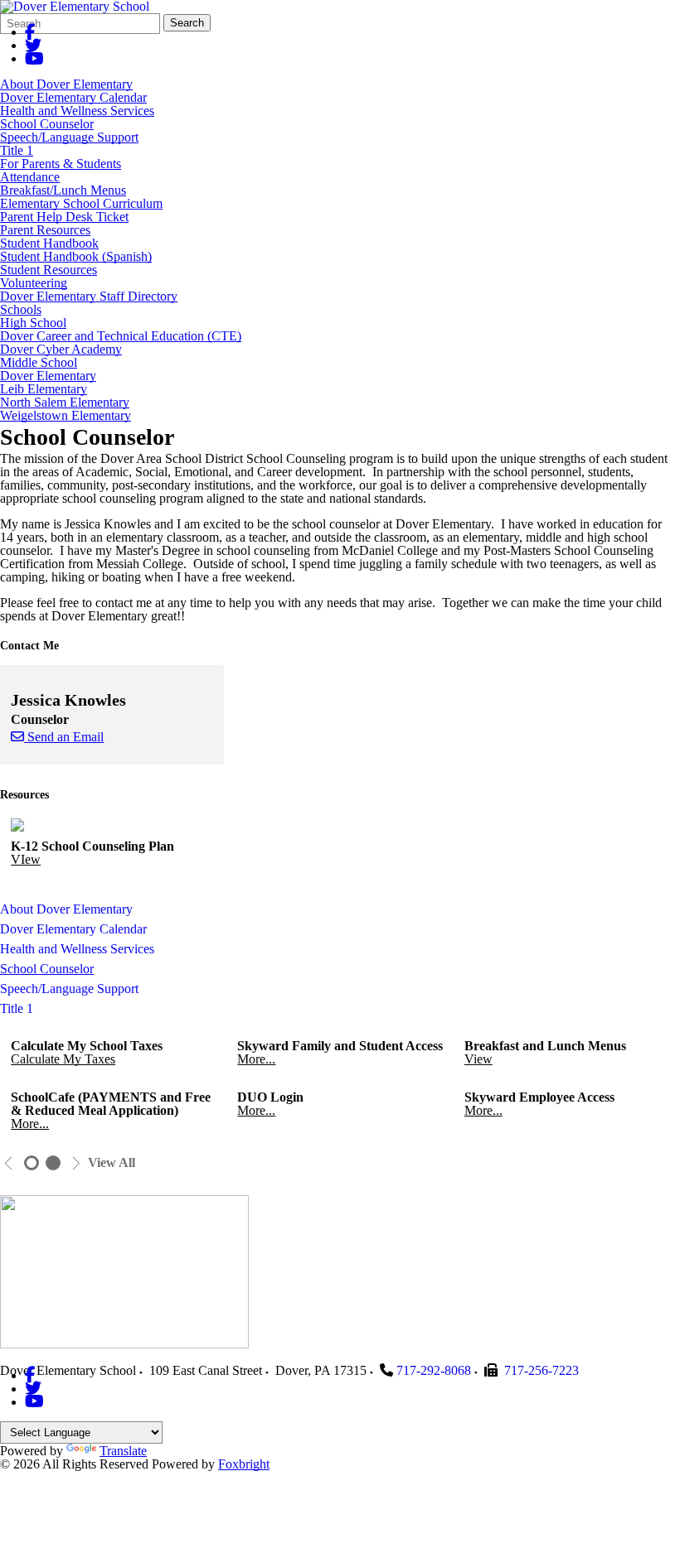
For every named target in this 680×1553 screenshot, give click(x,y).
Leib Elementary (43, 389)
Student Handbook (49, 243)
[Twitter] (33, 45)
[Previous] (8, 1163)
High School (33, 323)
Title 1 (16, 150)
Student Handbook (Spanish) (76, 256)
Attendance (30, 177)
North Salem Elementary (64, 402)
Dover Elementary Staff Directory (88, 296)
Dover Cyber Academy (61, 349)
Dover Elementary (48, 376)
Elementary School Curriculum (81, 203)
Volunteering (33, 283)
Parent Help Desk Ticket (64, 217)
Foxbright (244, 1464)
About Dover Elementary (66, 84)
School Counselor (47, 124)
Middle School (38, 362)
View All (111, 1163)
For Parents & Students (60, 164)
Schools (20, 309)
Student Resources (48, 270)
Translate (123, 1451)
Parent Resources (45, 230)
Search (187, 23)
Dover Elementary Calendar (73, 97)
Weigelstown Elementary (65, 415)
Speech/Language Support (69, 137)
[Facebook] (30, 32)
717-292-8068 (433, 1370)
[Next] (76, 1163)
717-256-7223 (541, 1370)
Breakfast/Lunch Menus (63, 190)
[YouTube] (34, 58)
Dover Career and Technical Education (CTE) (120, 336)
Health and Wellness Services (77, 111)
